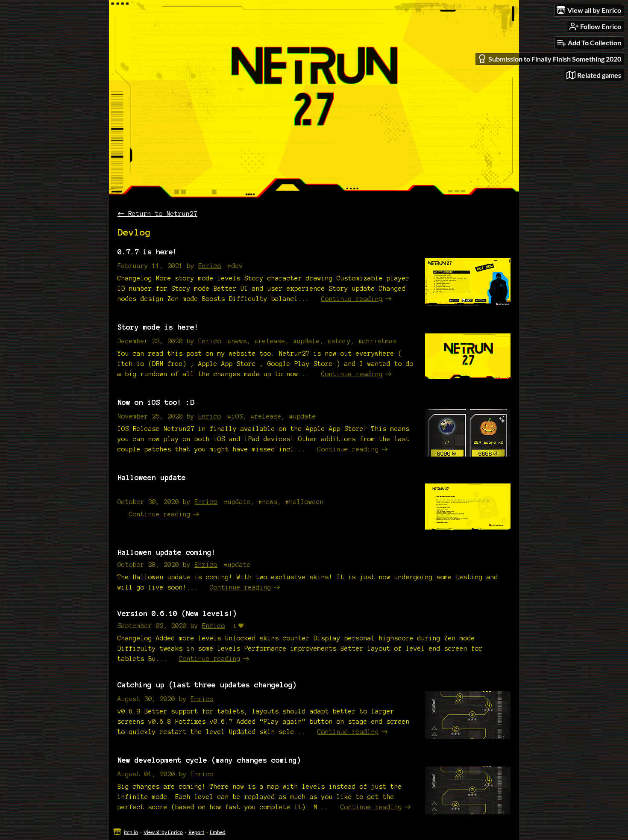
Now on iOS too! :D (155, 402)
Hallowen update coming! (166, 552)
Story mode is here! (158, 327)
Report (196, 832)
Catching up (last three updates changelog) (207, 685)
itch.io (131, 832)
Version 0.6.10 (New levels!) (177, 613)
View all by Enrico (163, 832)
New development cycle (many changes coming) (209, 760)
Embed (218, 832)
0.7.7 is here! (147, 252)
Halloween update (151, 477)
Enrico (209, 265)
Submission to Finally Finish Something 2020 (554, 59)
